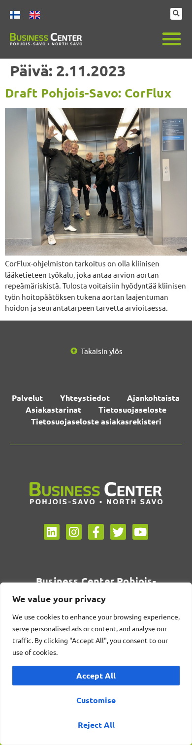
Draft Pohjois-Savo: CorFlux (88, 92)
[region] (96, 664)
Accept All (96, 675)
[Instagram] (74, 532)
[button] (172, 39)
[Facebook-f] (96, 532)
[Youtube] (140, 532)
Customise (96, 700)
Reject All (96, 724)
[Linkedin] (52, 532)
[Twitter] (118, 532)
